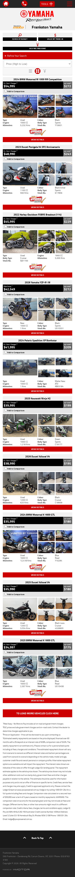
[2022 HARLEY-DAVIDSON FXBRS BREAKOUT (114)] (37, 241)
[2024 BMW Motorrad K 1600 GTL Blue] (37, 541)
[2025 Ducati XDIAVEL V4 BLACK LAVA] (37, 609)
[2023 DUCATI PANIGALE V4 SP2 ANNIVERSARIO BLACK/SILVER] (37, 174)
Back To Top (38, 838)
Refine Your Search (16, 55)
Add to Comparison (16, 91)
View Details (37, 139)
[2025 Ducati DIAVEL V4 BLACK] (37, 483)
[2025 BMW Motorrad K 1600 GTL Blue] (37, 667)
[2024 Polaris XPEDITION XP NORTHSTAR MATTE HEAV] (37, 367)
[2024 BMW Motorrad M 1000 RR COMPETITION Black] (37, 106)
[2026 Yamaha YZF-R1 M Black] (37, 309)
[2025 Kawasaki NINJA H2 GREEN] (37, 425)
